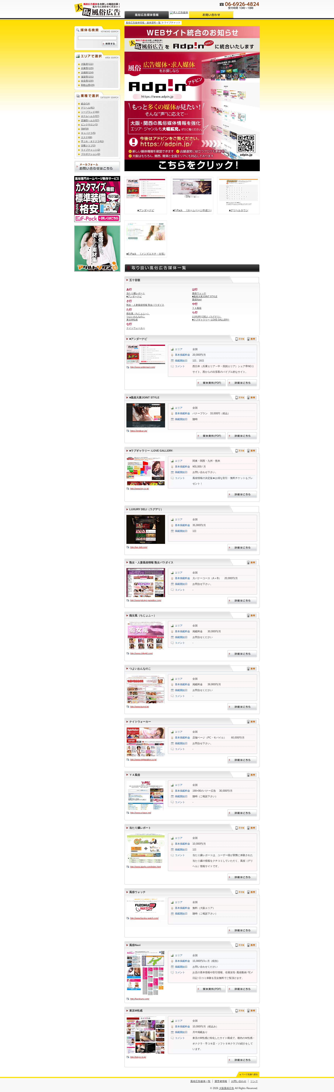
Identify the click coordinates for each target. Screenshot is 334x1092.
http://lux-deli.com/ (138, 547)
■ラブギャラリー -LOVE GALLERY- (210, 319)
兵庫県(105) (87, 68)
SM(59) (85, 128)
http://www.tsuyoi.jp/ (139, 706)
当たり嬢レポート (135, 293)
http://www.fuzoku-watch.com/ (144, 918)
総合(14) (85, 103)
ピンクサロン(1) (89, 124)
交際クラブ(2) (88, 145)
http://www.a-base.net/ (140, 813)
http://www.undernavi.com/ (142, 367)
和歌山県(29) (88, 85)
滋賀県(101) (87, 76)
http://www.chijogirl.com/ (141, 653)
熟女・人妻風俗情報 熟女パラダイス (145, 305)
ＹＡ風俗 (196, 308)
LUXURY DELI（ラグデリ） (207, 316)
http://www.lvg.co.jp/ (139, 488)
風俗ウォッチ (199, 293)
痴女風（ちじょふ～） (138, 313)
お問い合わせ (238, 1081)
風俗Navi (197, 299)
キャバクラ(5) (88, 133)
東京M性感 (132, 319)
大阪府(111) (87, 64)
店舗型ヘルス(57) (90, 120)
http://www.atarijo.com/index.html (145, 867)
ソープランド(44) (90, 112)
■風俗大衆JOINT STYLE (204, 296)
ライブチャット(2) (90, 150)
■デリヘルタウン (238, 210)
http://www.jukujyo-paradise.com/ (145, 600)
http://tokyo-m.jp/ (138, 1057)
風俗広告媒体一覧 (200, 1081)
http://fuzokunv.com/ (139, 999)
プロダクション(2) (90, 154)
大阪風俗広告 (226, 1088)
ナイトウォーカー (135, 328)
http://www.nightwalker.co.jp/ (143, 759)
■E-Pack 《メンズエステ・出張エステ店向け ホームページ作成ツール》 (145, 253)
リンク (254, 1081)
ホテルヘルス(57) (90, 116)
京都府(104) (87, 72)
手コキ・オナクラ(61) (92, 141)
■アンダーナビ (145, 210)
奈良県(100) (87, 80)
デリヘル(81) (88, 107)
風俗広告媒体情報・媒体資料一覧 (143, 22)
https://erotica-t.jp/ (138, 431)
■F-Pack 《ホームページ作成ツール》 (192, 210)
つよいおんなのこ (135, 316)
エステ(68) (86, 137)
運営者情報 (221, 1081)
